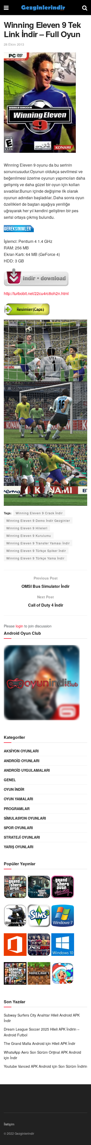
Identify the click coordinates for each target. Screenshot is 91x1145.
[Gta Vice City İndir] (62, 888)
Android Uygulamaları (27, 770)
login (19, 625)
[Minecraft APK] (39, 974)
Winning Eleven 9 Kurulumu (28, 535)
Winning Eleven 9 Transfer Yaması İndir (38, 543)
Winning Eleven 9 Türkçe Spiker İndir (36, 550)
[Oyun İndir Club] (42, 683)
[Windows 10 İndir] (62, 945)
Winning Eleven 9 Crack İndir (39, 513)
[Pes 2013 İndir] (39, 945)
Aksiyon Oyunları (21, 750)
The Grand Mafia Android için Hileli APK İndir (39, 1043)
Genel (10, 779)
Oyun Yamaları (18, 798)
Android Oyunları (21, 760)
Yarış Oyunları (18, 846)
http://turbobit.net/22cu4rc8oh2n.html (36, 293)
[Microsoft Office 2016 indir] (15, 945)
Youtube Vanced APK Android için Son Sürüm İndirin (45, 1066)
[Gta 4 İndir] (39, 888)
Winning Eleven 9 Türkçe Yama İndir (35, 558)
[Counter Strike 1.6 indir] (15, 916)
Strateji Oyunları (22, 837)
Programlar (17, 808)
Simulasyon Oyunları (25, 818)
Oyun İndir (14, 789)
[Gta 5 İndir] (15, 974)
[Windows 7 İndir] (62, 916)
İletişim (9, 1124)
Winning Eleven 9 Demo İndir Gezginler (38, 520)
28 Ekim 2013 (14, 44)
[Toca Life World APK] (62, 974)
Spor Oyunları (18, 827)
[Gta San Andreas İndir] (15, 888)
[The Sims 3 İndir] (39, 916)
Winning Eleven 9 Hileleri (27, 528)
